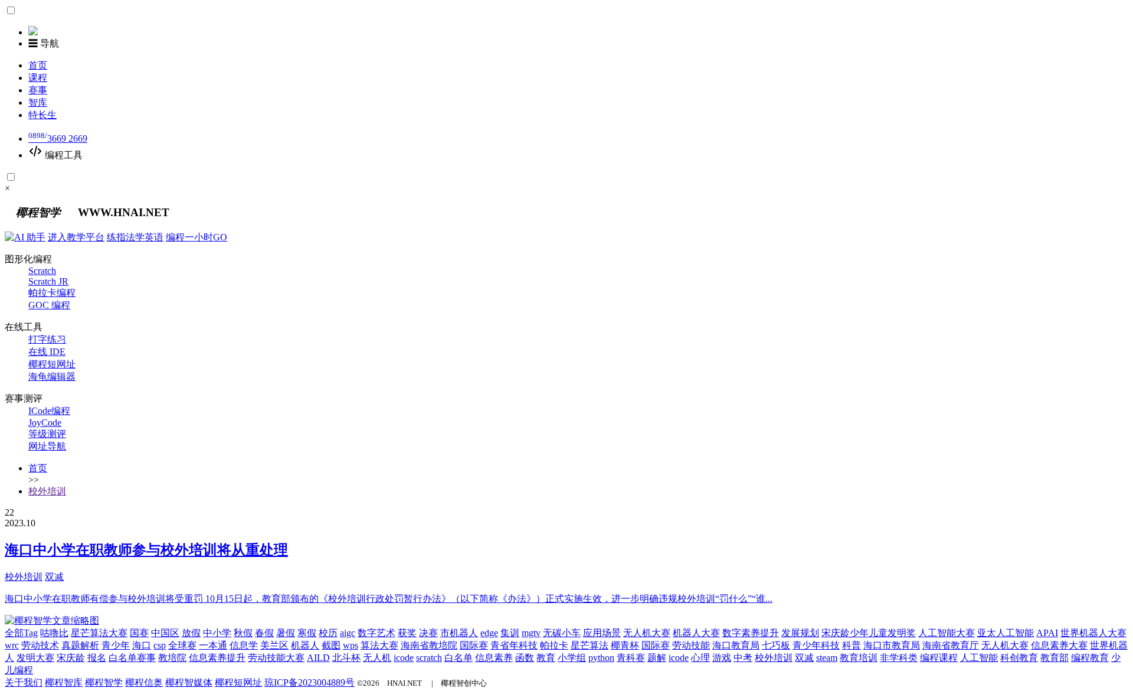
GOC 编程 (49, 305)
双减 (54, 577)
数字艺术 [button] (376, 633)
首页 (37, 468)
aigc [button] (347, 633)
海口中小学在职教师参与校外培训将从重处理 (146, 550)
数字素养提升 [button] (750, 633)
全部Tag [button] (21, 633)
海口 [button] (141, 645)
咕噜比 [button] (54, 633)
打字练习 (47, 339)
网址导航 (47, 446)
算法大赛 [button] (379, 645)
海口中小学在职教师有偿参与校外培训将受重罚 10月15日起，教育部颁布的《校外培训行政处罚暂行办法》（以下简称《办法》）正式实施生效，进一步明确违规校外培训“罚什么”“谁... (388, 599)
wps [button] (350, 645)
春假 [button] (264, 633)
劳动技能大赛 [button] (276, 658)
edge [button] (489, 633)
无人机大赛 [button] (646, 633)
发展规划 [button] (800, 633)
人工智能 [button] (979, 658)
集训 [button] (509, 633)
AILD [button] (318, 658)
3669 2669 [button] (57, 138)
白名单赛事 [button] (132, 658)
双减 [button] (804, 658)
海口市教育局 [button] (891, 645)
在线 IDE (47, 352)
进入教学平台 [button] (76, 237)
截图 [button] (331, 645)
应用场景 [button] (602, 633)
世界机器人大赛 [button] (1093, 633)
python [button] (601, 658)
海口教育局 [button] (735, 645)
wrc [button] (12, 645)
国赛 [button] (139, 633)
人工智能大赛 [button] (946, 633)
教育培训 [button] (858, 658)
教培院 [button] (172, 658)
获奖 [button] (407, 633)
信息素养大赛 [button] (1059, 645)
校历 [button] (328, 633)
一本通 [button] (213, 645)
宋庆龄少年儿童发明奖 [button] (868, 633)
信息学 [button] (244, 645)
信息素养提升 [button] (217, 658)
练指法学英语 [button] (135, 237)
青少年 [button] (115, 645)
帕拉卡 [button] (554, 645)
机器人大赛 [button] (696, 633)
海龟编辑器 (52, 377)
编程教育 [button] (1090, 658)
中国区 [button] (165, 633)
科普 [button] (851, 645)
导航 (43, 43)
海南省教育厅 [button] (950, 645)
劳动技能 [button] (691, 645)
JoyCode (44, 423)
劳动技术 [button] (40, 645)
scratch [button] (429, 658)
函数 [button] (524, 658)
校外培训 (47, 491)
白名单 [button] (458, 658)
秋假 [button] (243, 633)
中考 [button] (742, 658)
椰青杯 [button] (625, 645)
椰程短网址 (52, 364)
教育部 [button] (1054, 658)
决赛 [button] (428, 633)
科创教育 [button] (1019, 658)
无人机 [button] (377, 658)
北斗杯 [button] (346, 658)
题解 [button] (656, 658)
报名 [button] (96, 658)
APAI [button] (1047, 633)
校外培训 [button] (774, 658)
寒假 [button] (306, 633)
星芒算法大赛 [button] (99, 633)
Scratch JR (48, 281)
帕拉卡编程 (52, 293)
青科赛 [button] (631, 658)
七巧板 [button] (776, 645)
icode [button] (404, 658)
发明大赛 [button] (35, 658)
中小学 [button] (217, 633)
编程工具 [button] (62, 155)
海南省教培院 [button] (429, 645)
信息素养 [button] (494, 658)
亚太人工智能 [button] (1005, 633)
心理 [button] (700, 658)
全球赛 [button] (182, 645)
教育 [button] (545, 658)
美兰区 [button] (274, 645)
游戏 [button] (721, 658)
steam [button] (826, 658)
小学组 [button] (572, 658)
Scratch (42, 271)
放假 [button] (191, 633)
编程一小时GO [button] (196, 237)
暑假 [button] (285, 633)
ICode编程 (49, 411)
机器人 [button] (305, 645)
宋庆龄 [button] (71, 658)
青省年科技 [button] (514, 645)
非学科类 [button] (899, 658)
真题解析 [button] (80, 645)
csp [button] (159, 645)
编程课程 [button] (939, 658)
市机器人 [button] (459, 633)
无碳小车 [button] (562, 633)
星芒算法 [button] (589, 645)
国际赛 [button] (474, 645)
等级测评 (47, 434)
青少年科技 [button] (816, 645)
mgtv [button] (531, 633)
